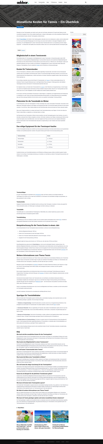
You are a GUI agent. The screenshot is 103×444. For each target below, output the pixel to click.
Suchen (71, 32)
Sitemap (67, 441)
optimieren (63, 249)
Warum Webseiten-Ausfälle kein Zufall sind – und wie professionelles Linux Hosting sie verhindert (24, 427)
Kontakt (63, 441)
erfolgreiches (38, 194)
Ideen (48, 2)
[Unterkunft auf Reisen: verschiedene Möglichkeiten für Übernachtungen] (60, 416)
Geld (55, 304)
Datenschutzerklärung (50, 441)
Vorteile (37, 65)
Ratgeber (60, 2)
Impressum (58, 441)
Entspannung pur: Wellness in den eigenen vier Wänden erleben (78, 95)
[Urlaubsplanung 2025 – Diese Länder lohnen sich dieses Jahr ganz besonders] (43, 416)
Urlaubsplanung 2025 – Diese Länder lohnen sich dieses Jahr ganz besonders (42, 426)
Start (36, 2)
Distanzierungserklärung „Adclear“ (40, 441)
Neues (65, 2)
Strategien (41, 273)
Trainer (47, 80)
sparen (42, 87)
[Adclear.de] (23, 2)
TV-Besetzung (54, 2)
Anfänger (36, 264)
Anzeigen (23, 50)
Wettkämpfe (38, 281)
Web (25, 421)
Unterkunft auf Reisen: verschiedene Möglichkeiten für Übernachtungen (60, 426)
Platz (60, 219)
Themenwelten (42, 2)
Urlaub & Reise (44, 421)
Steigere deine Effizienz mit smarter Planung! (78, 65)
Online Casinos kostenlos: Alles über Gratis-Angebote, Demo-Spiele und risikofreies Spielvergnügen (78, 51)
